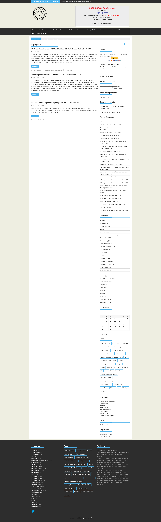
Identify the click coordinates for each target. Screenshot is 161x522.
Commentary (104, 238)
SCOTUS (119, 381)
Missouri (42, 120)
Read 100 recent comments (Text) (110, 112)
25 (119, 326)
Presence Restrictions (57, 70)
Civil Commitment (105, 350)
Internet (114, 360)
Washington (126, 388)
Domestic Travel (105, 243)
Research (103, 287)
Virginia (119, 388)
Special (102, 290)
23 (110, 326)
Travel (55, 30)
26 (123, 326)
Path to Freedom (37, 33)
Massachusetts (111, 364)
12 (123, 321)
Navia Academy (104, 407)
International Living (105, 261)
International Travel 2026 (113, 122)
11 (119, 321)
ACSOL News (104, 223)
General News (104, 249)
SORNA (125, 381)
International (103, 258)
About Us (41, 30)
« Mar (101, 334)
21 (102, 326)
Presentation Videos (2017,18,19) (110, 86)
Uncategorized (104, 299)
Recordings (99, 15)
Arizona (103, 347)
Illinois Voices (104, 403)
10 (115, 321)
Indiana (127, 357)
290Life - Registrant (105, 343)
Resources (63, 30)
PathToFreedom (105, 282)
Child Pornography (117, 347)
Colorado (113, 350)
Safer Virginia (104, 411)
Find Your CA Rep (105, 436)
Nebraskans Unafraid (106, 409)
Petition (102, 284)
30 (110, 329)
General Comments (120, 30)
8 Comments (69, 70)
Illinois (121, 357)
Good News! (103, 252)
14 (102, 324)
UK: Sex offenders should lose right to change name (76, 1)
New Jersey (109, 367)
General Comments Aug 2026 (119, 180)
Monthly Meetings (89, 15)
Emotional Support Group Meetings (102, 17)
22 (106, 326)
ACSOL (34, 70)
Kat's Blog (103, 364)
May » (106, 334)
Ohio (102, 371)
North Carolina (124, 367)
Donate (45, 33)
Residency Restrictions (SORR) (108, 381)
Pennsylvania (118, 371)
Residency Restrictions (106, 377)
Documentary (104, 241)
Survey (102, 293)
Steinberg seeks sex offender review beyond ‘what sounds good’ (56, 75)
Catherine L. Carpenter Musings (109, 235)
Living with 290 (91, 30)
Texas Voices (104, 413)
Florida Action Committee (107, 401)
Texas (122, 384)
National (35, 120)
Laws (48, 30)
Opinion (107, 371)
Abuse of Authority (116, 343)
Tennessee (116, 384)
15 (106, 324)
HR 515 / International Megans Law (109, 357)
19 (123, 324)
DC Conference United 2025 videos (101, 19)
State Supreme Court (106, 384)
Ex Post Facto (120, 350)
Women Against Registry (107, 415)
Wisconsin (103, 391)
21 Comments (48, 98)
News (33, 30)
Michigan (119, 364)
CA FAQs (71, 30)
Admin (43, 51)
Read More (35, 66)
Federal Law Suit (48, 70)
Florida (112, 353)
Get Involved (80, 30)
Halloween (122, 353)
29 (106, 329)
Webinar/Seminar (105, 302)
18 (119, 324)
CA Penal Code (104, 425)
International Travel (105, 264)
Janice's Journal (103, 30)
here (112, 56)
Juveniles (120, 360)
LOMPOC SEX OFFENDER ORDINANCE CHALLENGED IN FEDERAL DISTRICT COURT (62, 49)
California (39, 70)
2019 (120, 88)
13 (127, 321)
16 (110, 324)
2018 (115, 88)
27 (127, 326)
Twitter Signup (108, 76)
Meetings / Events (105, 273)
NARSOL (102, 405)
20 (127, 324)
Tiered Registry (104, 388)
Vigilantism (112, 388)
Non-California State (106, 279)
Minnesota (125, 364)
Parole (112, 371)
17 (115, 324)
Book (101, 229)
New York (116, 367)
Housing (102, 255)
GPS (41, 98)
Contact (111, 30)
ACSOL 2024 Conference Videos (101, 23)
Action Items (103, 226)
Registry (115, 374)
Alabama (125, 343)
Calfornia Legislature (106, 434)
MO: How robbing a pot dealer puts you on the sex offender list (55, 103)
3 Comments (50, 120)
